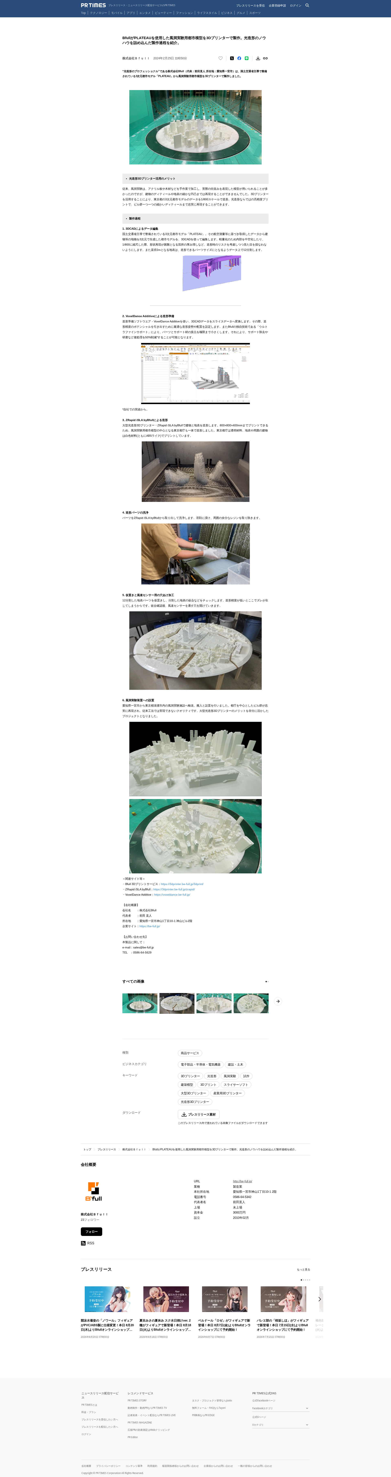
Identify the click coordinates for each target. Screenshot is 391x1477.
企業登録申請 (277, 5)
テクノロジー (98, 13)
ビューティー (163, 13)
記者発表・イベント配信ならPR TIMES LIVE (152, 1415)
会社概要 (86, 1466)
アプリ (131, 13)
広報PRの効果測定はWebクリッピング (149, 1430)
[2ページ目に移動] (268, 981)
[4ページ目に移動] (307, 1280)
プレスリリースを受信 (250, 5)
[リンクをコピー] (265, 58)
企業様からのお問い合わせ (218, 1466)
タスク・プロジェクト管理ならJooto (212, 1400)
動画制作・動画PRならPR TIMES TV (147, 1408)
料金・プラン (88, 1412)
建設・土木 (235, 1064)
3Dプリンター (190, 1076)
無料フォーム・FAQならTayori (209, 1408)
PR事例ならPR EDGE (203, 1415)
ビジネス (227, 13)
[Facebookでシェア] (239, 58)
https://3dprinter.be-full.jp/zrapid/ (174, 889)
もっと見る (303, 1269)
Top (83, 13)
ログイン (295, 5)
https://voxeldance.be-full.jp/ (172, 894)
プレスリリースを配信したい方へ (99, 1427)
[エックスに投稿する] (232, 58)
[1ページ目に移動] (266, 981)
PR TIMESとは (89, 1404)
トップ (87, 1149)
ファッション (184, 13)
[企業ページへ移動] (93, 1193)
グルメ (241, 13)
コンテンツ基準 (134, 1466)
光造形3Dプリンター (195, 1101)
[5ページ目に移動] (309, 1280)
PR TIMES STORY (137, 1400)
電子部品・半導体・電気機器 (201, 1064)
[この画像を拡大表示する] (139, 1003)
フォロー (92, 1231)
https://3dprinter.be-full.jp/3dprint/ (182, 884)
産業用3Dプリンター (227, 1093)
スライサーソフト (236, 1084)
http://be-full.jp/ (242, 1181)
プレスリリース (107, 1149)
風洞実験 (230, 1076)
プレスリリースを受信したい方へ (99, 1419)
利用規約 (152, 1466)
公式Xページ (259, 1417)
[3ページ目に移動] (305, 1280)
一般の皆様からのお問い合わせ (255, 1466)
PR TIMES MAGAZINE (140, 1422)
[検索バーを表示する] (307, 5)
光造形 (211, 1076)
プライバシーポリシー (108, 1466)
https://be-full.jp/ (149, 926)
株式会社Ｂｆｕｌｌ (134, 1149)
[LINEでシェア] (246, 58)
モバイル (117, 13)
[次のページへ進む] (278, 1001)
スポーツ (255, 13)
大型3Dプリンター (193, 1093)
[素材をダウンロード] (258, 58)
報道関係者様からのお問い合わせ (180, 1466)
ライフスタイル (207, 13)
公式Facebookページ (263, 1400)
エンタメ (145, 13)
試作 (246, 1076)
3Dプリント (208, 1084)
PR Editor (133, 1437)
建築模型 (187, 1084)
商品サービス (190, 1053)
